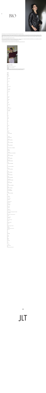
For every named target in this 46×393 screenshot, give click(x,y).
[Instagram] (23, 309)
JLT (1, 13)
